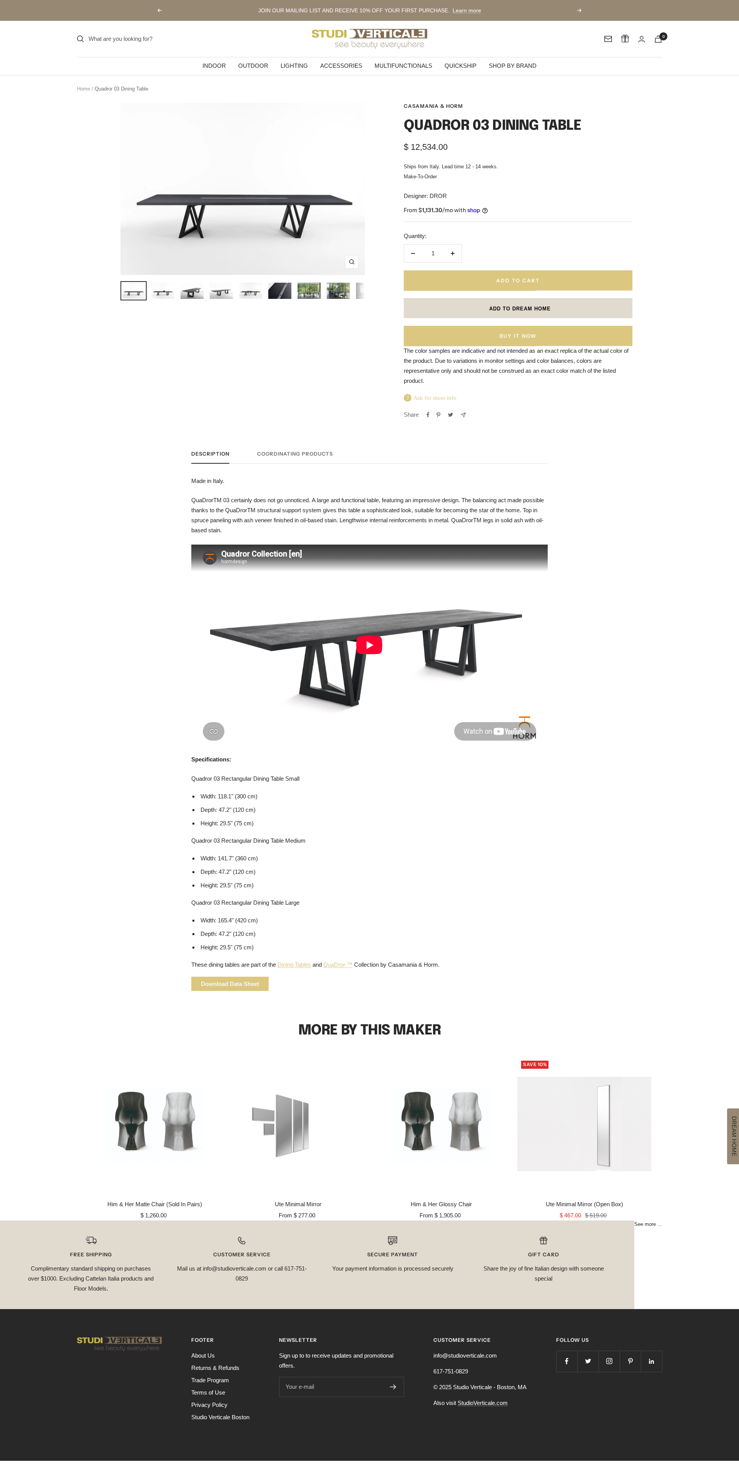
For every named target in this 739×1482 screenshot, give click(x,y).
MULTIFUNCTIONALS (403, 65)
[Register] (393, 1387)
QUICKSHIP (461, 65)
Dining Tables (294, 964)
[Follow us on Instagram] (609, 1361)
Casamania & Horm (433, 106)
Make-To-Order (420, 176)
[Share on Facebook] (428, 414)
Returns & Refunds (215, 1368)
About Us (203, 1355)
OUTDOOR (253, 65)
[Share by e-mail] (463, 414)
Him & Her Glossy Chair (441, 1204)
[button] (518, 308)
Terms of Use (208, 1392)
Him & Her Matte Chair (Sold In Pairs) (154, 1204)
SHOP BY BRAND (513, 65)
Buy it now (518, 336)
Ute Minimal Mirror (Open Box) (584, 1204)
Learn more (467, 10)
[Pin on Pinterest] (438, 414)
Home (83, 89)
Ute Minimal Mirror (298, 1204)
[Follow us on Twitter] (588, 1361)
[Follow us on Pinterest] (630, 1361)
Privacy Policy (209, 1405)
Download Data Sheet (230, 984)
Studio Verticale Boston (220, 1417)
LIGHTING (294, 65)
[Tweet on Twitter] (450, 414)
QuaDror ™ (338, 964)
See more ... (648, 1224)
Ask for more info (434, 398)
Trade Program (210, 1380)
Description (210, 454)
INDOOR (214, 65)
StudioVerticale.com (483, 1403)
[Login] (641, 39)
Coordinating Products (295, 454)
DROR (438, 196)
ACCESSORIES (341, 65)
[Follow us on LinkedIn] (651, 1361)
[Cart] (658, 39)
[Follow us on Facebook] (566, 1361)
